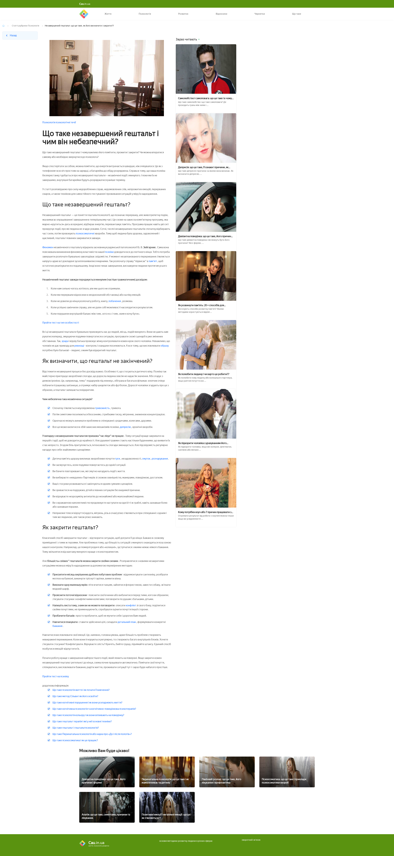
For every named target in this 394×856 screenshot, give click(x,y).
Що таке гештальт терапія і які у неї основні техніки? (82, 721)
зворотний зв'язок (251, 840)
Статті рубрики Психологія (25, 25)
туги (118, 458)
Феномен (47, 247)
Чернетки (259, 13)
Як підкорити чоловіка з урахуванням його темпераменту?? (202, 443)
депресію (125, 427)
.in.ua (84, 3)
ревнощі (79, 345)
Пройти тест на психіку (55, 676)
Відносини (221, 13)
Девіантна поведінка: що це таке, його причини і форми (206, 236)
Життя (108, 13)
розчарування (160, 458)
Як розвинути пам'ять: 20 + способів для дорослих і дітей (201, 305)
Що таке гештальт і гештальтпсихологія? (75, 727)
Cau (83, 13)
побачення (114, 301)
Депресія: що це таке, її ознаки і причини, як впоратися (203, 167)
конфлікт (131, 605)
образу (165, 345)
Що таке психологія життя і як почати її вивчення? (81, 689)
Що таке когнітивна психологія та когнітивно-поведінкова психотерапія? (94, 708)
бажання (57, 626)
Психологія (145, 13)
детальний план (127, 622)
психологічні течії (66, 122)
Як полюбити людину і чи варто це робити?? (203, 374)
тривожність (102, 408)
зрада (65, 341)
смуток (146, 458)
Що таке (296, 13)
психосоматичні (85, 233)
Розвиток (183, 13)
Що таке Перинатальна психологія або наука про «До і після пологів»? (92, 734)
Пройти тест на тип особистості (60, 322)
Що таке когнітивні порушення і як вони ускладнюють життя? (87, 702)
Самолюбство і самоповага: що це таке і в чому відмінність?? (205, 98)
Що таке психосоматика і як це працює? (75, 740)
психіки (109, 251)
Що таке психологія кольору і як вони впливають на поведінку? (88, 715)
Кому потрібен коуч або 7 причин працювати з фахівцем (204, 512)
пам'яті (153, 261)
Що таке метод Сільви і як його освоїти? (75, 696)
